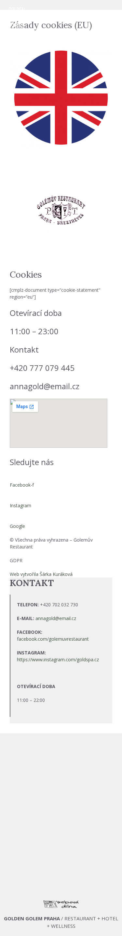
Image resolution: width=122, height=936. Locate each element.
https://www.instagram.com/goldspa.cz (58, 659)
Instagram (20, 505)
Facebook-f (22, 485)
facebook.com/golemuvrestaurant (53, 639)
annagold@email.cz (55, 618)
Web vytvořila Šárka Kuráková (41, 574)
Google (17, 526)
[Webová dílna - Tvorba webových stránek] (61, 906)
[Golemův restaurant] (16, 19)
